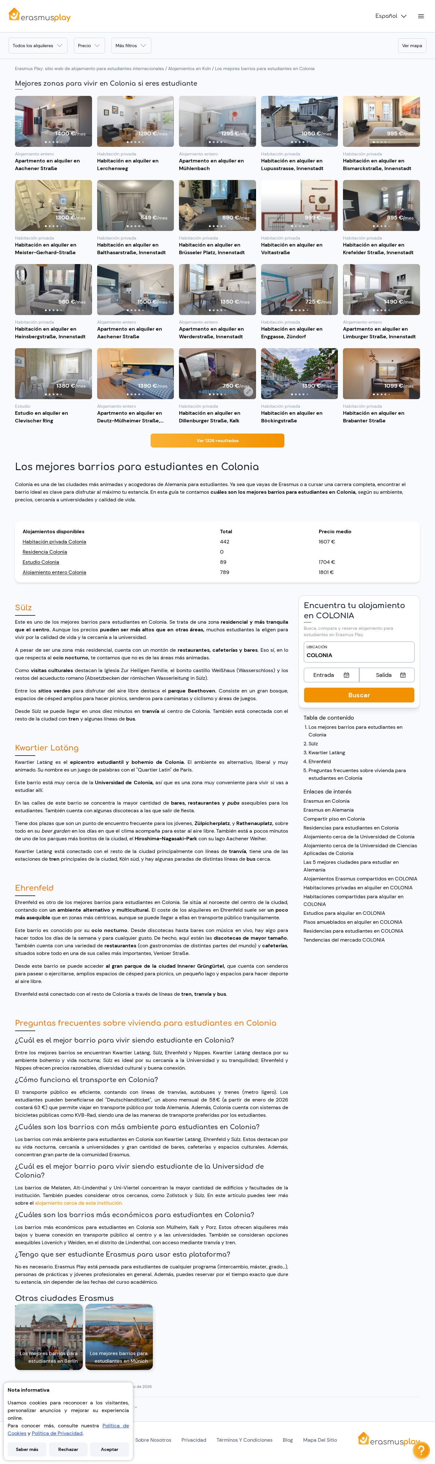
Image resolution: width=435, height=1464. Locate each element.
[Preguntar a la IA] (421, 1450)
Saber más (27, 1449)
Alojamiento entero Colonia (54, 572)
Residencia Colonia (45, 552)
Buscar (359, 695)
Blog (288, 1440)
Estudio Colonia (41, 562)
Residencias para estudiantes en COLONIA (353, 931)
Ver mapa (412, 45)
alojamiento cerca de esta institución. (79, 1203)
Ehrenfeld (320, 761)
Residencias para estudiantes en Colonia (351, 827)
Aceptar (109, 1449)
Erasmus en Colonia (326, 801)
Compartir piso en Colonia (334, 818)
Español (386, 16)
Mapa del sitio (320, 1440)
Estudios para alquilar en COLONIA (344, 913)
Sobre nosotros (153, 1440)
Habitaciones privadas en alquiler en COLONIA (358, 887)
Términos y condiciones (245, 1440)
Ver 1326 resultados (218, 440)
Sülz (313, 743)
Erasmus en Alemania (328, 810)
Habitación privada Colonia (54, 541)
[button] (53, 121)
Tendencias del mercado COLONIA (344, 940)
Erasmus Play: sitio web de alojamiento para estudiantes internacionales (89, 68)
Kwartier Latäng (327, 752)
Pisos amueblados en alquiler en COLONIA (353, 922)
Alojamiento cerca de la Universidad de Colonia (359, 836)
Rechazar (68, 1449)
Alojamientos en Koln (189, 68)
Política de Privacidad (57, 1433)
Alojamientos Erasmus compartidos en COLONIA (360, 878)
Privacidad (194, 1440)
